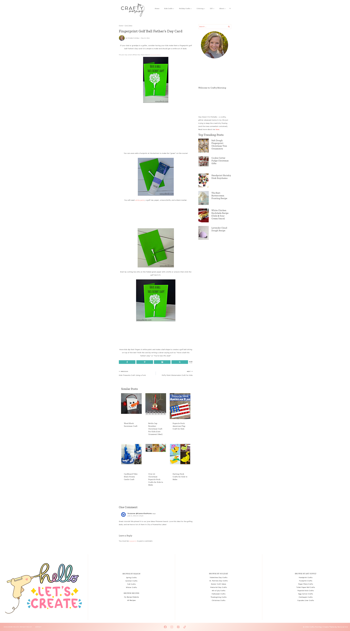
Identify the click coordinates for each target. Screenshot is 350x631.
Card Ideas (128, 25)
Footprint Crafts (305, 581)
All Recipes (131, 600)
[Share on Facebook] (127, 362)
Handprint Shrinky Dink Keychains (221, 176)
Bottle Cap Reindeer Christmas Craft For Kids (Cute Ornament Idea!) (155, 428)
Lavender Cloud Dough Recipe (219, 229)
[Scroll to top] (345, 624)
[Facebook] (165, 627)
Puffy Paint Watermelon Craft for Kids (177, 373)
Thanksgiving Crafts (219, 597)
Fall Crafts (131, 584)
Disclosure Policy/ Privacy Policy (18, 627)
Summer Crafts (131, 581)
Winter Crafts (131, 587)
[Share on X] (179, 362)
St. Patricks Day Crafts (218, 581)
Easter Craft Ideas (218, 584)
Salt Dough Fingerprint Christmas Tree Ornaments (219, 144)
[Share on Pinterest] (144, 362)
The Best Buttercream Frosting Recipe (219, 195)
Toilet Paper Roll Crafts (305, 587)
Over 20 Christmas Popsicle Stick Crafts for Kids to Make (155, 479)
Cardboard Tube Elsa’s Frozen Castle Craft (130, 476)
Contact (38, 627)
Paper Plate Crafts (305, 584)
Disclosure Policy (155, 54)
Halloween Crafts (218, 594)
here (217, 129)
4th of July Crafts (218, 591)
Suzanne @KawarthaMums (140, 513)
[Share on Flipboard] (162, 362)
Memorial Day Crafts (218, 587)
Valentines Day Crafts (218, 577)
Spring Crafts (131, 578)
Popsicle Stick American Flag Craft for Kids (179, 426)
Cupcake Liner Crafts (305, 600)
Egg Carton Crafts (305, 594)
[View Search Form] (230, 8)
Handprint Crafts (305, 577)
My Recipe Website (131, 597)
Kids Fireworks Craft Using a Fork (132, 373)
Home (157, 8)
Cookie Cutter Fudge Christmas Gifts (220, 161)
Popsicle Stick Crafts (306, 591)
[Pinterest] (178, 627)
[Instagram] (172, 627)
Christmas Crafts (218, 600)
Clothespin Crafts (306, 597)
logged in (133, 541)
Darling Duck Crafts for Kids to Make (180, 476)
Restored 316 (342, 627)
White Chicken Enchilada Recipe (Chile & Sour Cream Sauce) (220, 214)
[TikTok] (184, 627)
